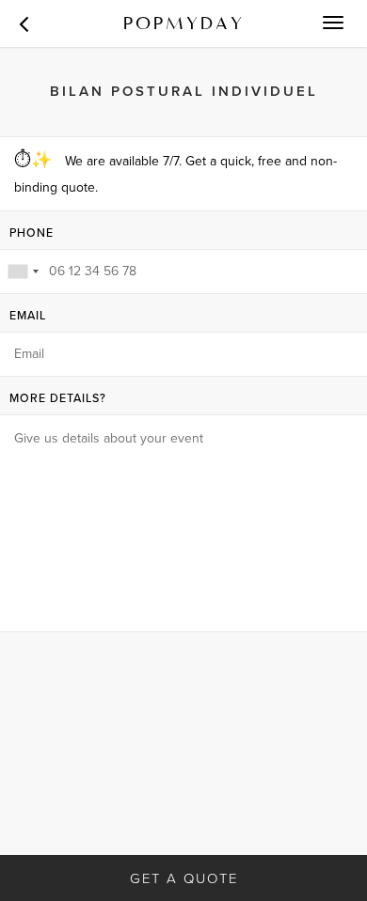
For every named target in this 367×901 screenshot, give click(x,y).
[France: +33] (22, 271)
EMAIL (27, 316)
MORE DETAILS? (57, 399)
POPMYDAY (184, 23)
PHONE (31, 233)
